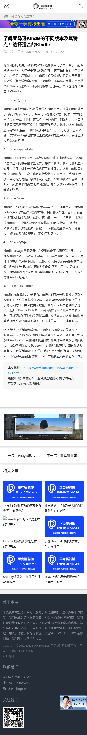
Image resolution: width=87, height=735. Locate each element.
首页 (5, 16)
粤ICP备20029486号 (23, 651)
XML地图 (8, 656)
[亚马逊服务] (43, 9)
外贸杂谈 (17, 16)
